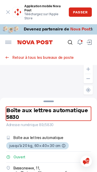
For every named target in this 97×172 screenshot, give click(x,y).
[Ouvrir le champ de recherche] (70, 42)
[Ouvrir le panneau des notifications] (80, 42)
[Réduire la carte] (88, 78)
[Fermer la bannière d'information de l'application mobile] (8, 12)
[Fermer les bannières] (92, 29)
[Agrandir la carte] (88, 69)
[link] (48, 29)
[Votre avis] (86, 161)
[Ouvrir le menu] (8, 42)
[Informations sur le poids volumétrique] (64, 146)
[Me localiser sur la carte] (88, 90)
